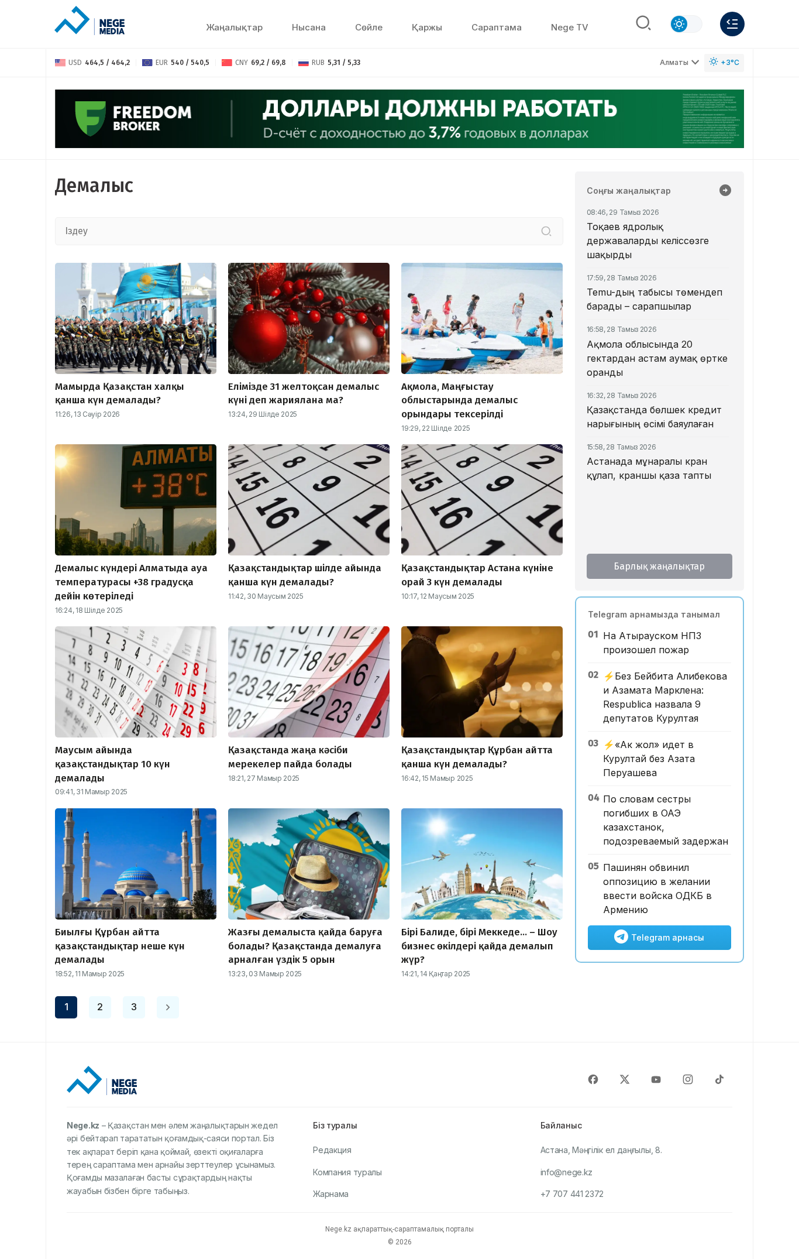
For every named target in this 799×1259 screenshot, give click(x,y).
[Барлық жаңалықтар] (725, 191)
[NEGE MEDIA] (89, 21)
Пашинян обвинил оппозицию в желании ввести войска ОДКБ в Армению (657, 888)
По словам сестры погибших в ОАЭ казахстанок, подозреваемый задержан (665, 820)
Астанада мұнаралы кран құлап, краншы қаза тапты (649, 468)
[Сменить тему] (686, 24)
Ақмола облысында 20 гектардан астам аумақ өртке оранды (657, 358)
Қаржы (427, 27)
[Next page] (168, 1007)
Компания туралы (347, 1172)
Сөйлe (369, 27)
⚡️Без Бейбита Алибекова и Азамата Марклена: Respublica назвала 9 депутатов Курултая (665, 697)
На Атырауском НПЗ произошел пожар (652, 643)
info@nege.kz (566, 1172)
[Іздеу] (546, 231)
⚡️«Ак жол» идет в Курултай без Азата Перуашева (649, 758)
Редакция (332, 1150)
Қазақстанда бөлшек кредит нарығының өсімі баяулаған (654, 417)
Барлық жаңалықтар (659, 566)
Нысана (309, 27)
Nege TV (569, 27)
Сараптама (496, 27)
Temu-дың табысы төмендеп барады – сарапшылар (654, 299)
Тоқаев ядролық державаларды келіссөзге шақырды (648, 240)
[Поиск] (643, 24)
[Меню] (732, 24)
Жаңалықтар (234, 27)
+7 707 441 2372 (572, 1194)
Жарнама (331, 1194)
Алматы (674, 62)
